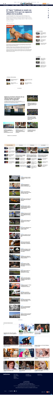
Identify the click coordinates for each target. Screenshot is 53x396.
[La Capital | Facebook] (9, 391)
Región (17, 5)
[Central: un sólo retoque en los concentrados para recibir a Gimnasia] (20, 222)
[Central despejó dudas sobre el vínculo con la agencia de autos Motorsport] (41, 40)
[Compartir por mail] (48, 17)
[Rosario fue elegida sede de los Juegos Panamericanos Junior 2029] (20, 236)
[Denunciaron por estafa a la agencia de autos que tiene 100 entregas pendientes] (20, 257)
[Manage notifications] (51, 394)
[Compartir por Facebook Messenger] (48, 16)
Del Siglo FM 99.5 (39, 374)
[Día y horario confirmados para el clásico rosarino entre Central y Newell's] (20, 229)
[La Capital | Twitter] (11, 391)
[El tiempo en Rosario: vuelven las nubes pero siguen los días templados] (20, 178)
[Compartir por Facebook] (48, 8)
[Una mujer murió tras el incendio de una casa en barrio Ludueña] (32, 128)
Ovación (20, 5)
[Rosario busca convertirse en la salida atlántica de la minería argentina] (20, 200)
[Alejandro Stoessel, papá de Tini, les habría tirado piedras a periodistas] (12, 80)
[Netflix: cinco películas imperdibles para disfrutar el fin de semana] (12, 83)
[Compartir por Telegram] (48, 14)
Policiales (29, 5)
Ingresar (48, 3)
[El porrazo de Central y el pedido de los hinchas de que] (32, 101)
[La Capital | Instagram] (13, 391)
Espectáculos (37, 5)
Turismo (42, 5)
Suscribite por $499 (44, 3)
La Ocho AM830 (27, 374)
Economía (24, 5)
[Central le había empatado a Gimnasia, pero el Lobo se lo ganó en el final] (41, 44)
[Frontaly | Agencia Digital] (47, 392)
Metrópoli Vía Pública (16, 378)
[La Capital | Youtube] (14, 391)
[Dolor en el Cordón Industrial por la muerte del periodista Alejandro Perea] (20, 308)
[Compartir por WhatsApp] (48, 12)
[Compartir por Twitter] (48, 10)
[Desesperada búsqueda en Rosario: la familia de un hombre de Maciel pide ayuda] (20, 186)
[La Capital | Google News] (16, 391)
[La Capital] (26, 3)
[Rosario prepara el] (20, 265)
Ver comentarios (19, 88)
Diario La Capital (15, 374)
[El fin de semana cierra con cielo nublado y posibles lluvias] (43, 159)
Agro (33, 5)
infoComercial (15, 377)
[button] (3, 3)
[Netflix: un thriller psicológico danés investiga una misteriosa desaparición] (26, 83)
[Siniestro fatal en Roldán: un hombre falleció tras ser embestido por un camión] (20, 272)
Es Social (46, 5)
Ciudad (13, 5)
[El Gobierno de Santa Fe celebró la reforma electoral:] (20, 286)
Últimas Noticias (5, 5)
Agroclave (15, 376)
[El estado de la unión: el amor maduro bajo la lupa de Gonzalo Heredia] (26, 80)
